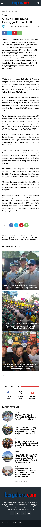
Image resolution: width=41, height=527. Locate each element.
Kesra (16, 11)
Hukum (17, 451)
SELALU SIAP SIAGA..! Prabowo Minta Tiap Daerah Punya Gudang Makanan (20, 286)
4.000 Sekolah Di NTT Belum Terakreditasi (29, 238)
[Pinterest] (14, 33)
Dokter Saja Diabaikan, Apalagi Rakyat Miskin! (10, 238)
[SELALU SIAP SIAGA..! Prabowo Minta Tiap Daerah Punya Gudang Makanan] (20, 270)
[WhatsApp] (19, 33)
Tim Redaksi (12, 26)
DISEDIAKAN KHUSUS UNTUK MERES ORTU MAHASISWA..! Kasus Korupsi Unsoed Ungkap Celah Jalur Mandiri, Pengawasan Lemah (26, 458)
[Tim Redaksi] (4, 26)
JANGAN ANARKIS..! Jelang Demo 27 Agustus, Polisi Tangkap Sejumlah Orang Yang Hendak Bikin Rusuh (20, 326)
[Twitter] (9, 33)
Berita (11, 11)
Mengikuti (20, 391)
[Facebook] (4, 33)
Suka (8, 391)
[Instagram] (17, 513)
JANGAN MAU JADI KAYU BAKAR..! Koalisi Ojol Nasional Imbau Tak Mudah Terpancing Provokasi (20, 366)
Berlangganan (33, 391)
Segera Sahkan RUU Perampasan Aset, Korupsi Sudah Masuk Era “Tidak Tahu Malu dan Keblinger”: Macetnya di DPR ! (26, 472)
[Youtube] (29, 513)
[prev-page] (3, 375)
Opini (16, 466)
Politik (20, 321)
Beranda (5, 11)
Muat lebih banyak (19, 481)
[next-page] (7, 375)
